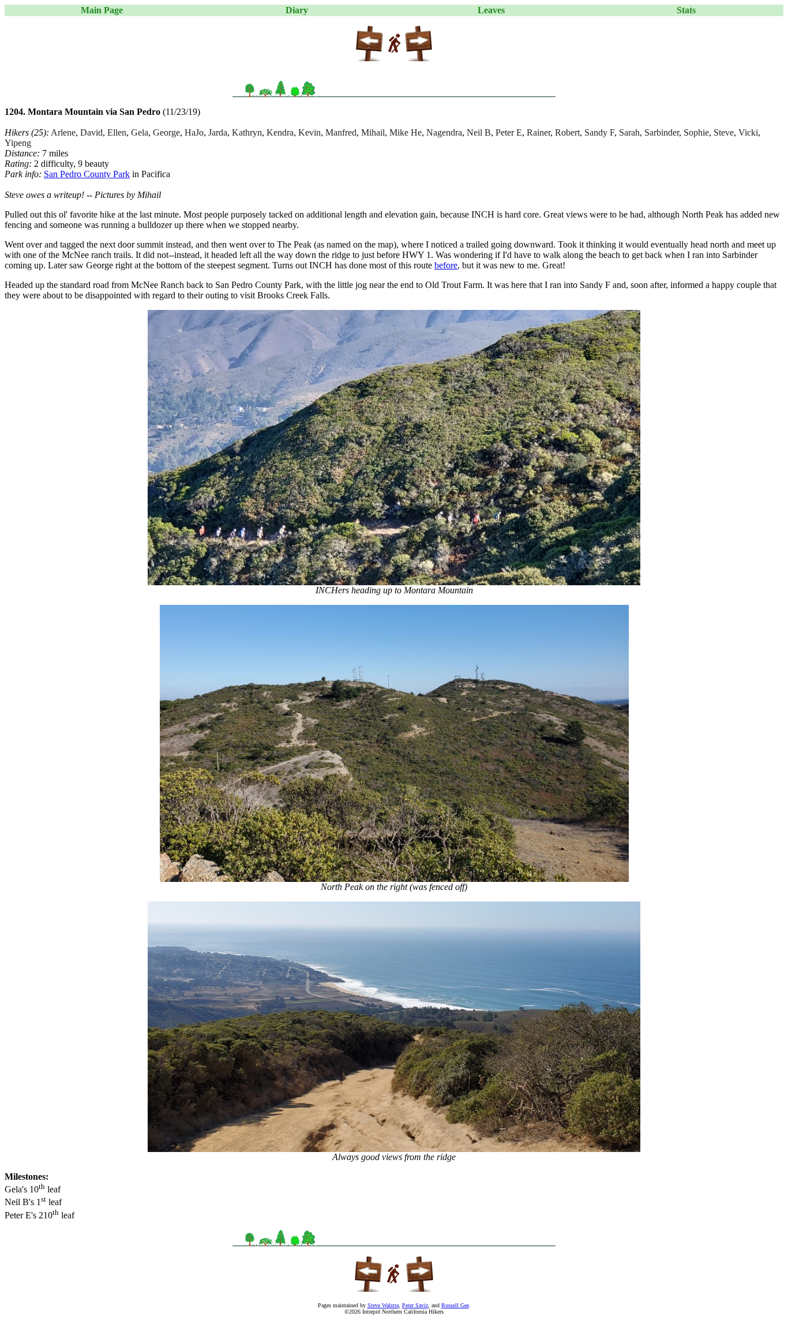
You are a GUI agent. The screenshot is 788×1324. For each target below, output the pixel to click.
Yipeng (18, 143)
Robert (567, 132)
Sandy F (599, 132)
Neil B (479, 132)
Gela (139, 132)
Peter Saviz (415, 1305)
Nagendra (444, 132)
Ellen (116, 132)
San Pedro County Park (87, 174)
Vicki (748, 132)
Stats (686, 10)
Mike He (405, 132)
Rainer (538, 132)
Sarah (629, 132)
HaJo (194, 132)
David (91, 132)
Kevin (309, 132)
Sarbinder (661, 132)
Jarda (217, 132)
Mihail (373, 132)
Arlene (63, 132)
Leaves (491, 10)
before (445, 265)
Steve (724, 132)
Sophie (696, 132)
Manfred (341, 132)
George (166, 132)
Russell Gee (455, 1305)
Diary (297, 10)
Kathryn (247, 132)
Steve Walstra (383, 1305)
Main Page (102, 10)
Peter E (509, 132)
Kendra (280, 132)
